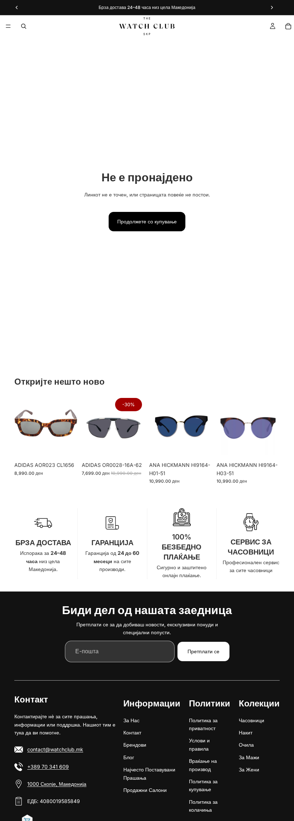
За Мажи (249, 757)
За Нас (131, 720)
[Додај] (66, 447)
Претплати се (203, 651)
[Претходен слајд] (22, 427)
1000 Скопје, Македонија (56, 784)
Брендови (134, 745)
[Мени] (8, 26)
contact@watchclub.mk (55, 749)
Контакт (132, 732)
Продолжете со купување (147, 221)
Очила (246, 745)
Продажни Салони (145, 790)
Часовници (251, 720)
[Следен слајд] (69, 427)
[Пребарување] (24, 26)
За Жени (249, 769)
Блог (128, 757)
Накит (245, 732)
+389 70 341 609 (48, 767)
